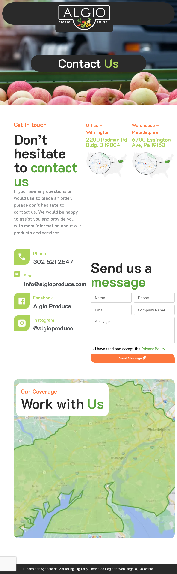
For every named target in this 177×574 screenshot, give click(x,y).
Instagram (43, 320)
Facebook (43, 298)
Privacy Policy (153, 348)
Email (29, 275)
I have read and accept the (130, 348)
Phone (39, 253)
